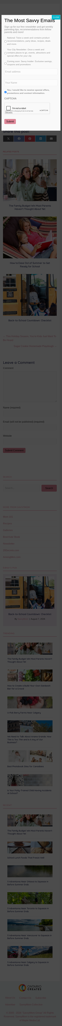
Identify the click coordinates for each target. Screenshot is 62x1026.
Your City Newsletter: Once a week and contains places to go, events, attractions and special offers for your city (28, 52)
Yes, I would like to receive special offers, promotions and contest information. (28, 91)
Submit (10, 121)
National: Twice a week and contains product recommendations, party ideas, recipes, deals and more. (28, 41)
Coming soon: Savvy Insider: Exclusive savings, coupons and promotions (29, 63)
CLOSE (56, 17)
